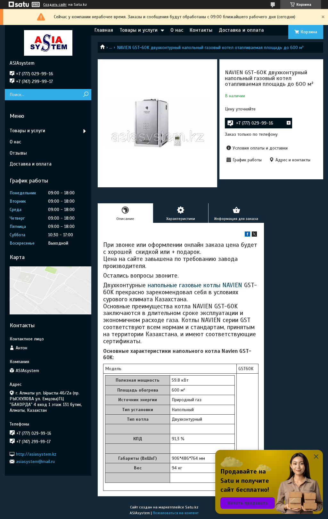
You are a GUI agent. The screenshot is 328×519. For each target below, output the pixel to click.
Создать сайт (55, 4)
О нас (176, 30)
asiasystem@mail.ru (35, 461)
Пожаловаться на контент (176, 513)
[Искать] (85, 94)
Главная (103, 30)
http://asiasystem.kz (36, 454)
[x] (254, 235)
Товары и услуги (138, 30)
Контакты (201, 30)
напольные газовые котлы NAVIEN (195, 285)
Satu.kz (191, 507)
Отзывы (18, 153)
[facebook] (247, 235)
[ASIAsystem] (48, 42)
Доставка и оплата (241, 30)
